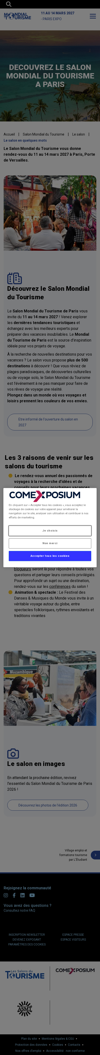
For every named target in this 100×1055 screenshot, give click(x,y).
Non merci (50, 543)
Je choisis (50, 530)
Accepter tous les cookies (50, 556)
